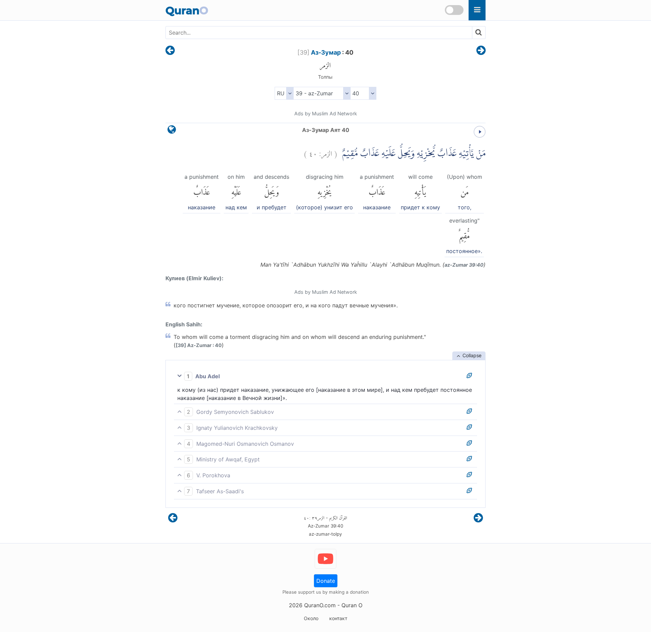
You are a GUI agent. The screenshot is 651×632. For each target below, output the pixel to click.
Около (311, 618)
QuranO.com (320, 605)
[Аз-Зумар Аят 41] (481, 50)
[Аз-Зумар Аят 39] (170, 50)
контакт (338, 618)
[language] (171, 131)
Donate (325, 580)
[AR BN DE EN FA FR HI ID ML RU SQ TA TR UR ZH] (284, 93)
